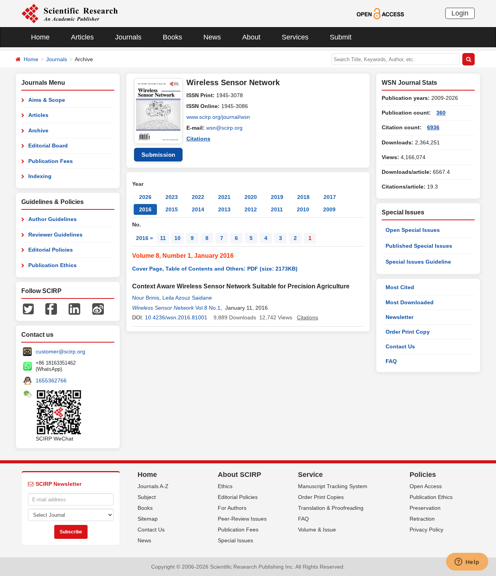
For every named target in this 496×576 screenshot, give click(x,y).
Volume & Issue (317, 529)
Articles (82, 37)
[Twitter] (28, 308)
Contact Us (400, 346)
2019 (277, 197)
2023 (171, 197)
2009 (329, 209)
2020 (251, 197)
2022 (198, 197)
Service (310, 474)
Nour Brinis (145, 298)
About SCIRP (239, 474)
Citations (198, 138)
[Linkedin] (74, 308)
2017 (330, 197)
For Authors (232, 508)
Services (295, 37)
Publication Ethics (52, 265)
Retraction (422, 519)
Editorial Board (48, 145)
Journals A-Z (153, 486)
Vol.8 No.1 (207, 308)
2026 (145, 197)
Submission (158, 154)
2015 (171, 209)
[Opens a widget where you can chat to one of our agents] (467, 562)
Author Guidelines (52, 219)
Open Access (426, 486)
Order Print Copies (321, 497)
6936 (433, 127)
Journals (128, 37)
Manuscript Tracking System (332, 486)
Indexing (40, 176)
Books (172, 37)
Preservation (425, 508)
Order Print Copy (408, 332)
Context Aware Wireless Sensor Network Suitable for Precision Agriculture (241, 286)
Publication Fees (50, 161)
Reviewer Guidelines (55, 234)
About (251, 37)
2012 (251, 209)
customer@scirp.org (60, 351)
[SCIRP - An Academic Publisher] (69, 13)
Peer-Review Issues (242, 519)
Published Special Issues (419, 246)
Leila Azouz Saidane (187, 298)
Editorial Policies (50, 250)
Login (459, 13)
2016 (145, 209)
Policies (423, 474)
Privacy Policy (426, 529)
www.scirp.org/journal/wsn (218, 117)
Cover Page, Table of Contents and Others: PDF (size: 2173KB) (215, 269)
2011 (277, 209)
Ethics (225, 486)
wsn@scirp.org (224, 128)
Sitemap (148, 519)
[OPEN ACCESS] (380, 13)
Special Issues (235, 540)
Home (40, 37)
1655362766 (51, 380)
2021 (224, 197)
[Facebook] (51, 308)
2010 (303, 209)
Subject (147, 497)
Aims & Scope (46, 100)
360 (441, 113)
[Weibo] (98, 308)
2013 (224, 209)
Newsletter (399, 317)
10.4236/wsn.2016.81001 (176, 317)
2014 (198, 209)
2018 (303, 197)
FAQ (391, 361)
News (212, 37)
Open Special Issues (413, 230)
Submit (340, 37)
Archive (38, 130)
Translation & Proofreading (330, 508)
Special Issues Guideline (418, 262)
